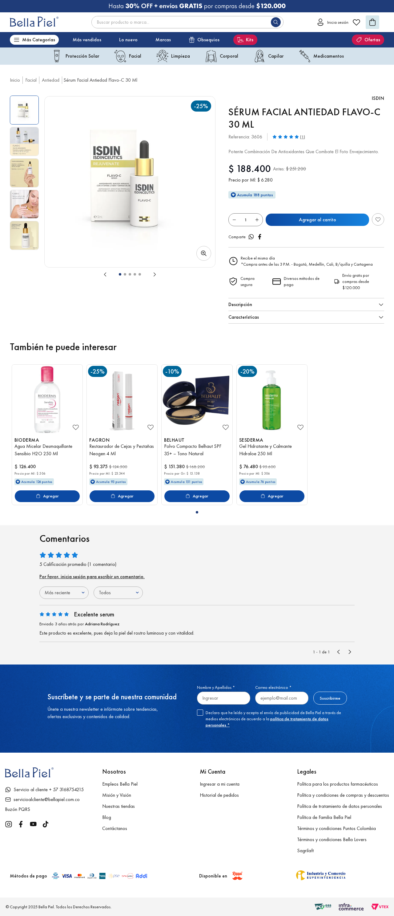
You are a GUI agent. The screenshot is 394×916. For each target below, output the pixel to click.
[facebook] (260, 237)
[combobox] (187, 22)
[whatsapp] (251, 237)
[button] (130, 181)
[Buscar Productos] (277, 22)
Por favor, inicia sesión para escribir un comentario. (92, 576)
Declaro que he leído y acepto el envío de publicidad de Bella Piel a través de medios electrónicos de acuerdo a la (273, 719)
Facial (31, 80)
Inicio (15, 80)
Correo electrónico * (273, 687)
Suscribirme (330, 698)
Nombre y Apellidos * (216, 687)
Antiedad (50, 80)
